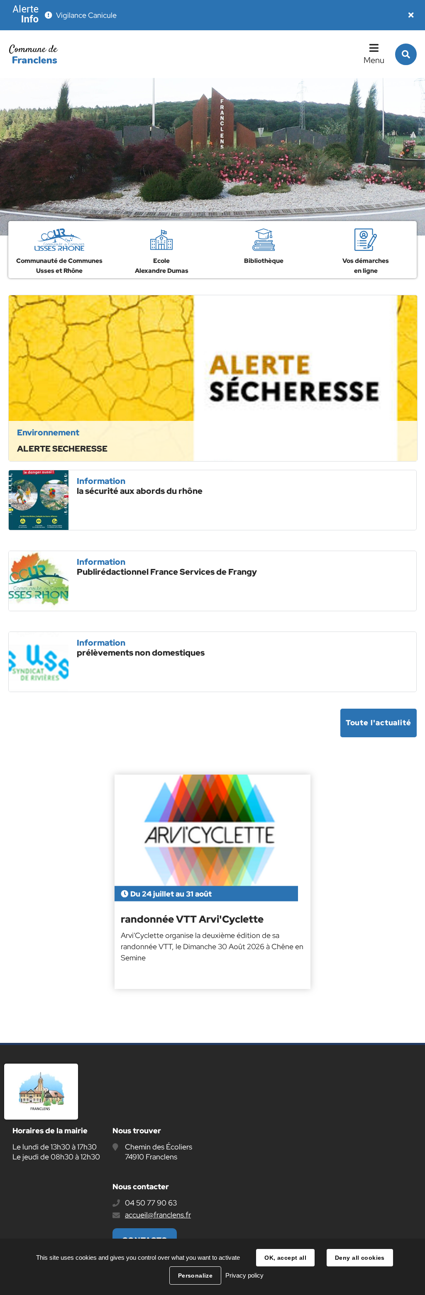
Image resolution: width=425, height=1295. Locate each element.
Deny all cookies (360, 1257)
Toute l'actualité (378, 722)
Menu (374, 60)
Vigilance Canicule (86, 15)
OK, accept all (285, 1257)
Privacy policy (244, 1275)
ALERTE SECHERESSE (62, 448)
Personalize (195, 1275)
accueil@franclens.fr (158, 1215)
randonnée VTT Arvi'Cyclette (192, 919)
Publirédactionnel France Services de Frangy (167, 571)
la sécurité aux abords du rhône (140, 491)
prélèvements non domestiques (141, 652)
